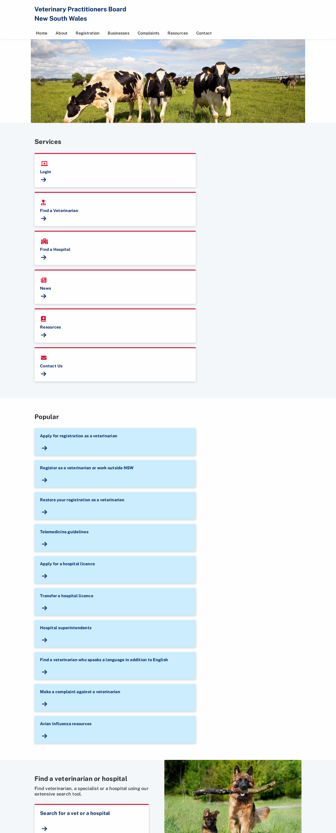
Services (48, 141)
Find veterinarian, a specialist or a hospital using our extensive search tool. (92, 791)
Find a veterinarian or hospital (81, 778)
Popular (47, 416)
